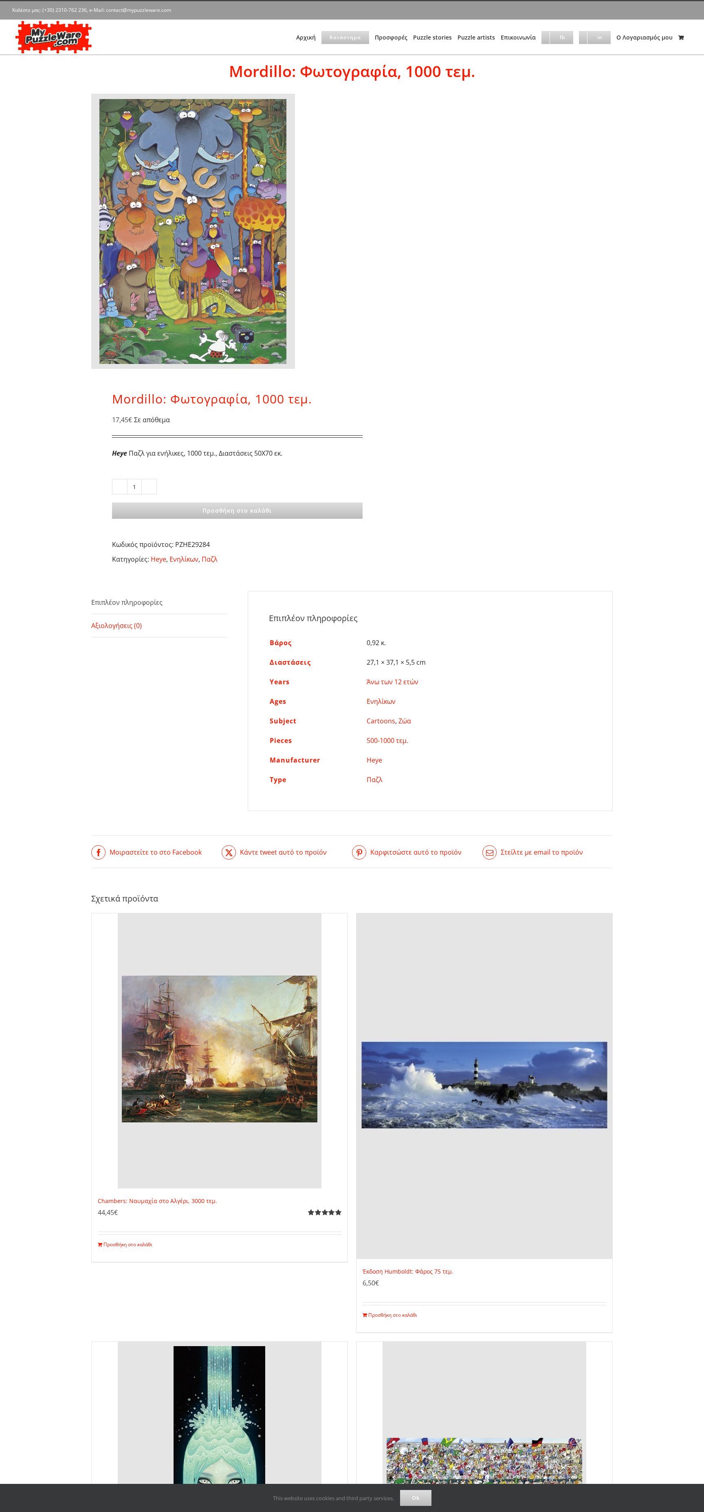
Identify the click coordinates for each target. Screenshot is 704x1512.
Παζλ (210, 559)
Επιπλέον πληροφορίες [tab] (127, 602)
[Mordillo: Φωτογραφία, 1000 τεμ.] (216, 231)
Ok (416, 1497)
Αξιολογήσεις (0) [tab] (116, 625)
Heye (158, 559)
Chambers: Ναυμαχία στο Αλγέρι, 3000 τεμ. (157, 1201)
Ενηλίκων (183, 559)
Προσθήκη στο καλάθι (237, 510)
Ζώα (404, 720)
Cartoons (381, 720)
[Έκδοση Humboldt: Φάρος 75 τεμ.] (484, 1086)
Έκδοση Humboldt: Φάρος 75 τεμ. (408, 1271)
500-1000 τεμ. (387, 740)
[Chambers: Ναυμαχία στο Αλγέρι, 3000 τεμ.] (220, 1050)
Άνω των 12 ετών (392, 681)
